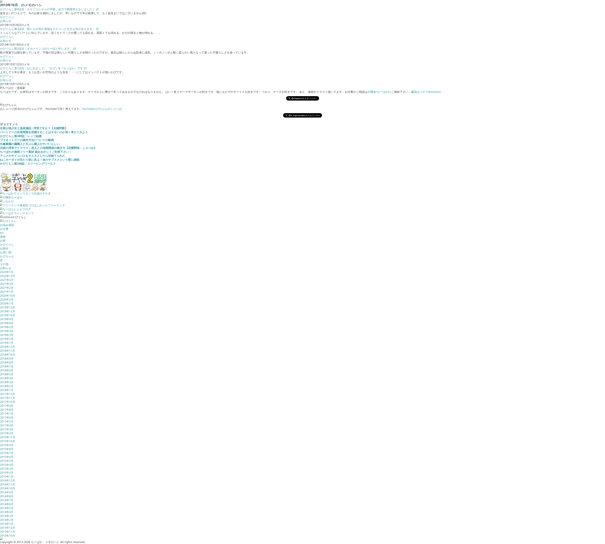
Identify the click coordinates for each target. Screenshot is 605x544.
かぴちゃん (7, 256)
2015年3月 (7, 469)
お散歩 (4, 248)
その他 (4, 264)
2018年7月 (7, 366)
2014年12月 (7, 480)
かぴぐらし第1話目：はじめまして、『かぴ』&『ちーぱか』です (42, 68)
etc (2, 233)
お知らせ (5, 21)
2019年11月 (7, 311)
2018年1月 (7, 390)
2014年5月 (7, 508)
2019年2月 (7, 339)
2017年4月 (7, 425)
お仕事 (4, 229)
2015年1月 (7, 476)
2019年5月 (7, 327)
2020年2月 (7, 299)
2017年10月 (7, 402)
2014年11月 (7, 484)
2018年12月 (7, 347)
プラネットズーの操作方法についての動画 (27, 140)
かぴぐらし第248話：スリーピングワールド (28, 163)
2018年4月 (7, 378)
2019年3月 (7, 335)
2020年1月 (7, 303)
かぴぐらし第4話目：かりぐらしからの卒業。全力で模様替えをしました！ (48, 9)
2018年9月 (7, 358)
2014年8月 (7, 496)
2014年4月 (7, 512)
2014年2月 (7, 520)
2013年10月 (7, 535)
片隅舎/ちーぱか (377, 92)
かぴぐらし (7, 17)
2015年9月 (7, 445)
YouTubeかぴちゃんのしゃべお (102, 109)
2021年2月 (7, 288)
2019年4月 (7, 331)
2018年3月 (7, 382)
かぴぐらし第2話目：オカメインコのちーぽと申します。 (36, 48)
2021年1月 (7, 291)
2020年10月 (7, 295)
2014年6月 (7, 504)
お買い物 (5, 252)
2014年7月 (7, 500)
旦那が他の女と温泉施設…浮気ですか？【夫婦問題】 (34, 128)
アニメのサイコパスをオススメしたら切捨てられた (32, 156)
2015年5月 (7, 461)
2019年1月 (7, 343)
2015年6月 (7, 457)
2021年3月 (7, 284)
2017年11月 (7, 398)
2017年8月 (7, 410)
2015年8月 (7, 449)
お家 (3, 240)
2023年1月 (7, 272)
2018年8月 (7, 362)
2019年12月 (7, 307)
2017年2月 (7, 433)
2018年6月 (7, 370)
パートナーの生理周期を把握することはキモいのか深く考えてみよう (44, 132)
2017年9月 (7, 406)
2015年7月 (7, 453)
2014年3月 (7, 516)
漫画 (3, 236)
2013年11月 (7, 531)
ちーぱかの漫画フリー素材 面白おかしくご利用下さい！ (36, 152)
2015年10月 (7, 441)
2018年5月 (7, 374)
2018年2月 (7, 386)
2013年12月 (7, 528)
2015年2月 (7, 472)
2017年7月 (7, 413)
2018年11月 (7, 350)
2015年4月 (7, 465)
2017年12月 (7, 394)
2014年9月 (7, 492)
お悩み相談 (7, 225)
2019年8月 (7, 323)
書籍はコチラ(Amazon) (426, 92)
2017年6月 (7, 417)
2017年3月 (7, 429)
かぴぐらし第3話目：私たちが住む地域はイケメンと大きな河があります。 (48, 29)
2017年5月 (7, 421)
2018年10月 (7, 354)
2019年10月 (7, 315)
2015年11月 (7, 437)
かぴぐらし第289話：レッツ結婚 (21, 136)
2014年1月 (7, 524)
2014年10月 (7, 488)
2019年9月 (7, 319)
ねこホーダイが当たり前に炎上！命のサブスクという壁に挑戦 (39, 159)
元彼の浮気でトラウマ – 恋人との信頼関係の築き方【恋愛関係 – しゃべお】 (48, 148)
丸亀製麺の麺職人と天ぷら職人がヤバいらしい (30, 144)
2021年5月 (7, 280)
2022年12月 (7, 276)
